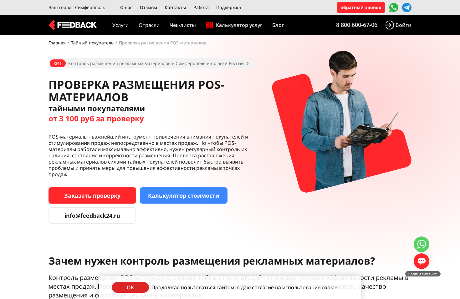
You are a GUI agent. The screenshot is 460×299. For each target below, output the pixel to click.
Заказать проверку (92, 195)
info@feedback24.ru (92, 215)
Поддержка (228, 7)
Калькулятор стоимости (183, 195)
